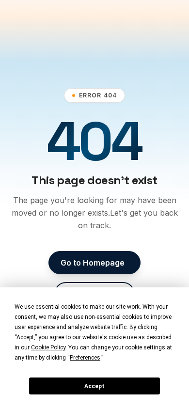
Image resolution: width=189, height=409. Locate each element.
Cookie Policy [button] (48, 347)
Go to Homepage (93, 262)
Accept (94, 386)
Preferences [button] (85, 357)
